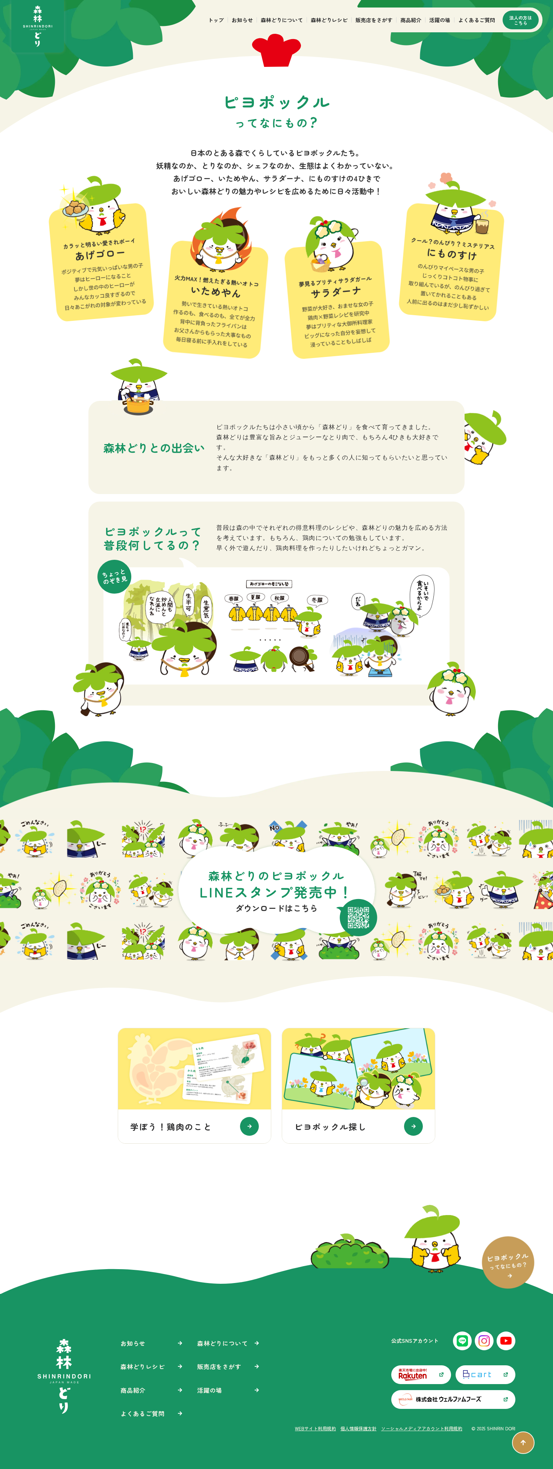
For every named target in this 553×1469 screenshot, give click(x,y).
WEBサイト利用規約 (315, 1309)
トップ (216, 20)
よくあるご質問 (476, 20)
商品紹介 (410, 20)
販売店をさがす (374, 20)
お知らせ (242, 20)
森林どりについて (282, 20)
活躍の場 (439, 20)
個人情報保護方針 (358, 1309)
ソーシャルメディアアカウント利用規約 (421, 1309)
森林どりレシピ (329, 20)
